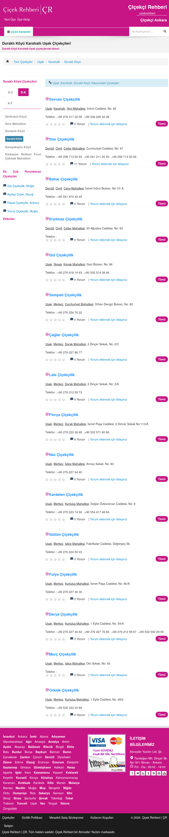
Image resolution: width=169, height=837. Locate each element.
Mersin (61, 783)
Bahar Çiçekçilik (63, 179)
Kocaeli (21, 777)
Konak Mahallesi (74, 264)
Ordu (6, 793)
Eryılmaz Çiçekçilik (65, 219)
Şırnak (43, 798)
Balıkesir (34, 747)
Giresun (25, 767)
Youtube (153, 773)
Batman (55, 752)
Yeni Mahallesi (76, 108)
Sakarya (44, 793)
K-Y (10, 103)
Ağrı (29, 741)
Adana (44, 736)
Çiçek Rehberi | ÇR (154, 817)
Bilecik (48, 747)
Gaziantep (10, 767)
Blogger (143, 773)
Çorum (37, 757)
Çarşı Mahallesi (74, 188)
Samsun (58, 793)
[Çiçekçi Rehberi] (7, 62)
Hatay (71, 767)
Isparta (7, 772)
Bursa (28, 752)
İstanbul (9, 736)
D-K (23, 92)
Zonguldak (10, 808)
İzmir (33, 736)
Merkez (58, 304)
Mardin (20, 788)
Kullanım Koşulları (102, 817)
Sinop (7, 798)
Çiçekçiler (8, 817)
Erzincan (43, 762)
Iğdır (18, 772)
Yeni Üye (10, 19)
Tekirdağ (56, 798)
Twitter (137, 773)
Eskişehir (73, 762)
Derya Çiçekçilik (63, 614)
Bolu (6, 752)
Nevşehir (54, 788)
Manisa (8, 788)
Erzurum (58, 762)
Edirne (19, 762)
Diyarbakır (64, 757)
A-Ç (10, 92)
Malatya (74, 783)
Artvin (65, 741)
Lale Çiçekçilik (62, 374)
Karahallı (54, 62)
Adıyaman (58, 736)
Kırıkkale (24, 783)
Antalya (53, 741)
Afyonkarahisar (13, 741)
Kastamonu (42, 772)
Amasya (40, 741)
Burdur (17, 752)
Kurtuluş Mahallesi (77, 504)
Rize (33, 793)
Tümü (161, 124)
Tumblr (148, 773)
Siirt (69, 793)
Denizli (49, 148)
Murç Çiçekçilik (62, 654)
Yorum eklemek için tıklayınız (108, 124)
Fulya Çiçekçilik (63, 574)
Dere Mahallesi (15, 124)
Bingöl (60, 747)
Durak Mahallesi (75, 344)
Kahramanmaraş (67, 777)
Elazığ (30, 762)
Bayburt (41, 752)
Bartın (67, 752)
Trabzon (8, 803)
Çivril (59, 148)
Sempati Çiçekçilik (65, 295)
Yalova (64, 803)
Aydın (7, 747)
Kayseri (58, 772)
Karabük (38, 783)
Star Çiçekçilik (61, 139)
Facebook (132, 773)
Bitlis (70, 747)
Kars (28, 772)
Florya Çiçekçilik (63, 414)
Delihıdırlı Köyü (16, 116)
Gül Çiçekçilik (61, 255)
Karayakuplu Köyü (18, 147)
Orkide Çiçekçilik (64, 690)
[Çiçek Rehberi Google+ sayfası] (161, 13)
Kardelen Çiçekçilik (66, 494)
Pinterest (159, 773)
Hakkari (59, 767)
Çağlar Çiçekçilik (64, 334)
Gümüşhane (42, 767)
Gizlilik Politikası (32, 817)
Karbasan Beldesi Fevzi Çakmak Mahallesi (23, 156)
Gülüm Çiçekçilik (64, 534)
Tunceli (22, 803)
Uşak (40, 62)
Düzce (7, 762)
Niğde (67, 788)
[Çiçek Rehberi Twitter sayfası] (158, 13)
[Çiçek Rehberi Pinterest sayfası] (165, 13)
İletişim (8, 826)
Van (42, 803)
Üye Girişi (23, 19)
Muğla (32, 788)
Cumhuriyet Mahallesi (79, 304)
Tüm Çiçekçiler (23, 62)
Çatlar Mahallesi (74, 148)
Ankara (22, 736)
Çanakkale (10, 757)
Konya (34, 777)
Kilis (50, 783)
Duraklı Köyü (72, 62)
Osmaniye (20, 793)
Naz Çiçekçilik (61, 454)
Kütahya (47, 777)
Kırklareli (72, 772)
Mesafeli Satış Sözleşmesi (66, 817)
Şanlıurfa (30, 798)
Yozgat (52, 803)
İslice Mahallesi (75, 464)
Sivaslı (58, 264)
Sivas (17, 798)
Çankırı (25, 757)
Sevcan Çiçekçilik (64, 99)
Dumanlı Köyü (15, 131)
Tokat (69, 798)
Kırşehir (8, 777)
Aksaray (19, 747)
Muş (43, 788)
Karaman (9, 783)
